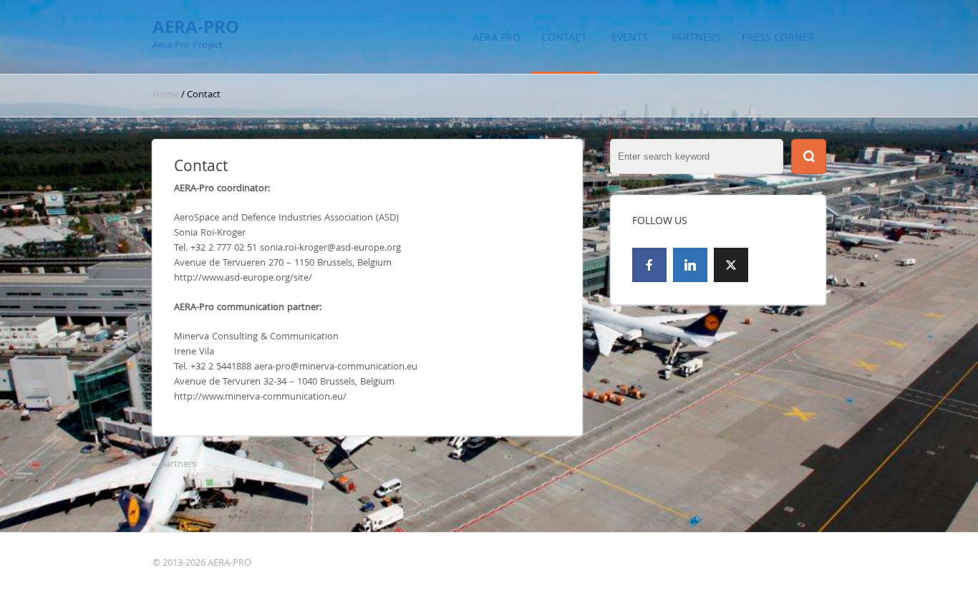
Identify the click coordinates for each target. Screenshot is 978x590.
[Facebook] (649, 265)
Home (166, 94)
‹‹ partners (174, 464)
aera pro (497, 37)
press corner (778, 37)
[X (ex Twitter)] (731, 265)
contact (564, 37)
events (629, 37)
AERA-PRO (195, 26)
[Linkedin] (690, 265)
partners (696, 37)
